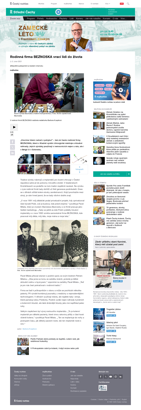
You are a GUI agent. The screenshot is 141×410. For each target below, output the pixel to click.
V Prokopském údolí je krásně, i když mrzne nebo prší (55, 348)
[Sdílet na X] (12, 147)
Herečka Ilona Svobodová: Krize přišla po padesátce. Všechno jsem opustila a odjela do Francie (118, 150)
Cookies (93, 399)
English (124, 399)
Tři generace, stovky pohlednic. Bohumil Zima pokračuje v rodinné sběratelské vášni (117, 210)
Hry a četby (99, 85)
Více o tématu (100, 183)
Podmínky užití (115, 399)
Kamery (110, 14)
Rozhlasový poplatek (78, 391)
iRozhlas (41, 4)
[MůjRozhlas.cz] (14, 70)
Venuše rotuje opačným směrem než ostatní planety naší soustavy (116, 160)
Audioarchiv (112, 12)
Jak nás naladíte (92, 18)
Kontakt (106, 18)
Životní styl (15, 18)
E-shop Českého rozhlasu (106, 236)
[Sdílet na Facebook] (12, 141)
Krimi (108, 85)
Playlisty (63, 18)
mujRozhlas (68, 4)
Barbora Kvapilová (29, 329)
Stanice (81, 4)
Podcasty (46, 382)
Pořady (40, 18)
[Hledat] (128, 3)
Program (54, 4)
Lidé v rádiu (74, 382)
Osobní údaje (103, 399)
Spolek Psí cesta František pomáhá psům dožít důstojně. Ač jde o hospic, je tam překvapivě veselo (118, 189)
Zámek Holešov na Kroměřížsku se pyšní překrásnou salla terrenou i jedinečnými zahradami (117, 115)
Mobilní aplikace (48, 385)
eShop (16, 385)
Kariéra (73, 385)
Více (124, 18)
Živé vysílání (99, 92)
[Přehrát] (14, 127)
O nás (115, 18)
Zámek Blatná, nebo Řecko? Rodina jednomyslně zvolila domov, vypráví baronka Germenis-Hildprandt (117, 127)
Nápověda (74, 379)
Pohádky (98, 89)
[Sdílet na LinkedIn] (12, 153)
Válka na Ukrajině (20, 376)
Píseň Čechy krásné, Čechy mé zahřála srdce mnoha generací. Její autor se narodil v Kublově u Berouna (118, 223)
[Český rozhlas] (19, 3)
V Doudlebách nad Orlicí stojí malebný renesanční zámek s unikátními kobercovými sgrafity (117, 139)
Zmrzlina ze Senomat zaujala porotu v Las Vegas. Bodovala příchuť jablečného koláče (117, 200)
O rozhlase (94, 4)
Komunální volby (20, 379)
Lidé (72, 18)
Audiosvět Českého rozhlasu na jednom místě (109, 102)
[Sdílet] (12, 134)
